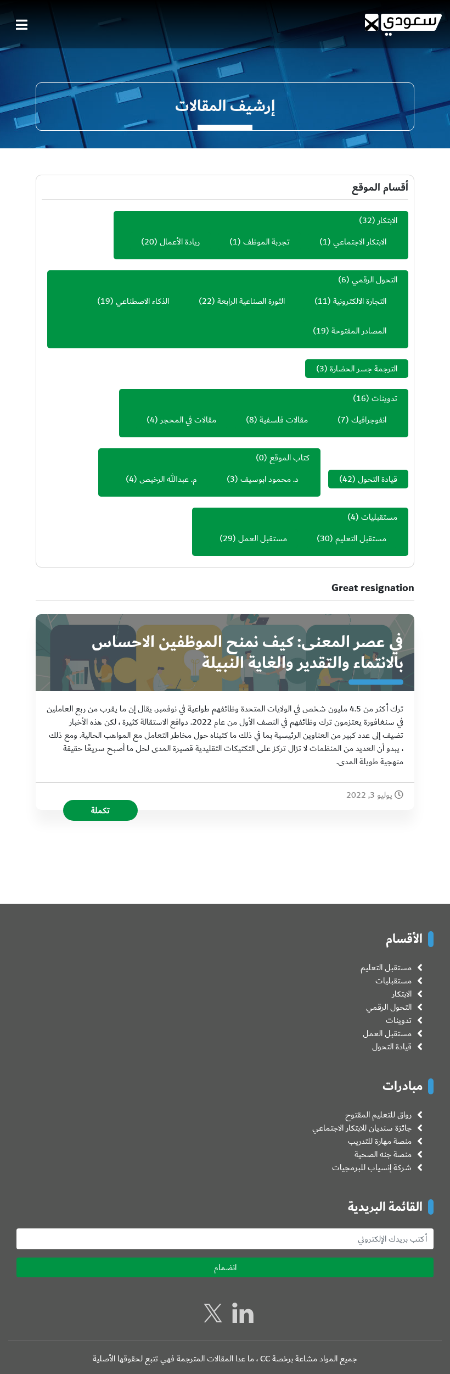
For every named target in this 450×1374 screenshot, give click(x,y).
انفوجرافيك (368, 420)
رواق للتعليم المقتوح (378, 1115)
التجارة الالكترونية (359, 301)
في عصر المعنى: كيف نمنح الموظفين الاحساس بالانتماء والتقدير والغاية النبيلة (247, 652)
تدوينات (384, 398)
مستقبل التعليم (360, 538)
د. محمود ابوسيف (269, 479)
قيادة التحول (377, 479)
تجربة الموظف (266, 242)
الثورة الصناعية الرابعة (251, 301)
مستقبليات (379, 517)
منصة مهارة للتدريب (380, 1141)
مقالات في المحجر (188, 420)
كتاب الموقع (289, 457)
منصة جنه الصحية (383, 1154)
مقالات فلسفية (284, 420)
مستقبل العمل (262, 538)
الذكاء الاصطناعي (142, 301)
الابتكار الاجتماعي (359, 242)
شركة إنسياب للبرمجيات (372, 1167)
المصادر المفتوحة (358, 331)
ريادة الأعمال (180, 242)
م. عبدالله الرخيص (168, 479)
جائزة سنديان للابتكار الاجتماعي (362, 1128)
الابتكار (387, 220)
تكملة (100, 810)
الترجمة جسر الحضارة (363, 368)
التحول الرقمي (374, 279)
